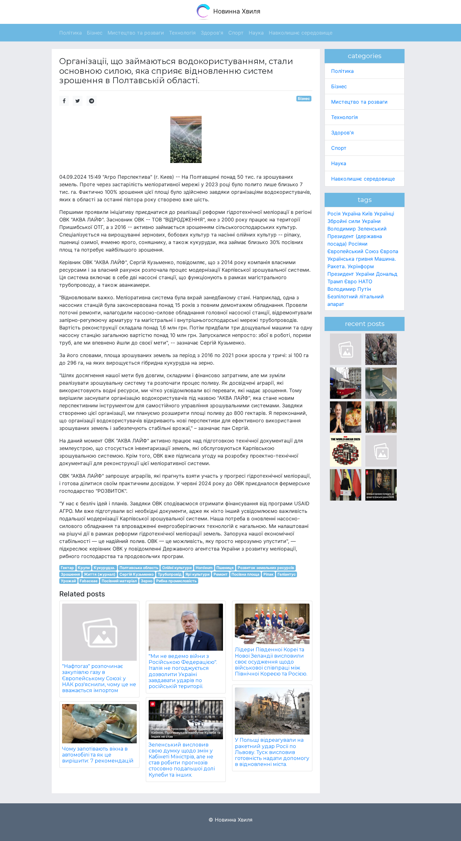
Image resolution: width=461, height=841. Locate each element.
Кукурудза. (104, 567)
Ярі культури (197, 574)
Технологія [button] (182, 33)
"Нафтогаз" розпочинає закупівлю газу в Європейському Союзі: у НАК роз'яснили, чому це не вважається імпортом (99, 678)
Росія (334, 213)
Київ (367, 213)
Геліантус (287, 574)
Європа (389, 251)
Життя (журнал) (99, 574)
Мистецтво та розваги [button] (136, 33)
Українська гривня (350, 259)
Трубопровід (170, 574)
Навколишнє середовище (363, 179)
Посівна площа (245, 574)
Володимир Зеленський (357, 228)
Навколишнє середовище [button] (300, 33)
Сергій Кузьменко (136, 574)
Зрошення (70, 574)
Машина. (385, 259)
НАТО (365, 281)
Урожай (68, 580)
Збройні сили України (354, 221)
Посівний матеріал (119, 580)
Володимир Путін (349, 289)
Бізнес (304, 98)
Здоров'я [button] (212, 33)
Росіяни (358, 244)
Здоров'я (342, 132)
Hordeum (204, 567)
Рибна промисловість (176, 580)
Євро (350, 281)
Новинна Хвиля (235, 11)
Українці (384, 213)
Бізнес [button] (95, 33)
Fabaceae (89, 580)
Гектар (67, 567)
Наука (338, 163)
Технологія (344, 117)
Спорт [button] (236, 33)
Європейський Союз (353, 251)
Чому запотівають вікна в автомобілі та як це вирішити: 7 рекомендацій (98, 755)
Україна (351, 213)
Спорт (339, 148)
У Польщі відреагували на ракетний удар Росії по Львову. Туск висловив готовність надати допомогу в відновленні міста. (272, 752)
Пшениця (225, 567)
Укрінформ (360, 266)
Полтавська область (138, 567)
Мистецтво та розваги (359, 102)
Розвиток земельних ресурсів (266, 567)
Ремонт (221, 574)
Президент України (350, 274)
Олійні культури (177, 567)
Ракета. (336, 266)
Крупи (84, 567)
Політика (342, 71)
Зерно (146, 580)
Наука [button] (256, 33)
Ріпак (268, 574)
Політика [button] (70, 33)
